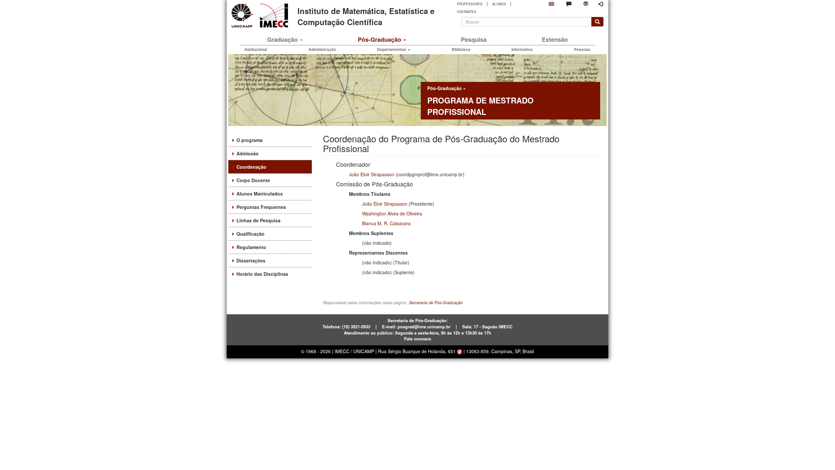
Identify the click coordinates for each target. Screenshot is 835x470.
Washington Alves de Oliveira (392, 213)
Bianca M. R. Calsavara (386, 223)
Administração (322, 49)
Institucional (256, 49)
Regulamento (251, 247)
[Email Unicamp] (586, 3)
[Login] (600, 4)
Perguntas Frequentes (261, 207)
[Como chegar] (459, 351)
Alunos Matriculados (259, 193)
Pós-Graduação (380, 39)
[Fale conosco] (568, 3)
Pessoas (582, 49)
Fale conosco (417, 339)
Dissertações (251, 260)
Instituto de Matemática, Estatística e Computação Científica (365, 16)
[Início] (273, 15)
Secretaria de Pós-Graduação (436, 303)
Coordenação (251, 167)
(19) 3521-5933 (356, 326)
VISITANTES (466, 11)
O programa (249, 140)
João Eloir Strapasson (371, 174)
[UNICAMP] (243, 15)
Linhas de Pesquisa (258, 220)
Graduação (283, 39)
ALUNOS (499, 4)
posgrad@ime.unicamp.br (424, 326)
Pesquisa (474, 39)
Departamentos (392, 49)
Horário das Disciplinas (262, 274)
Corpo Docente (253, 180)
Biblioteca (461, 49)
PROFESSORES (469, 4)
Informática (522, 49)
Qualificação (250, 233)
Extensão (555, 39)
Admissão (247, 153)
